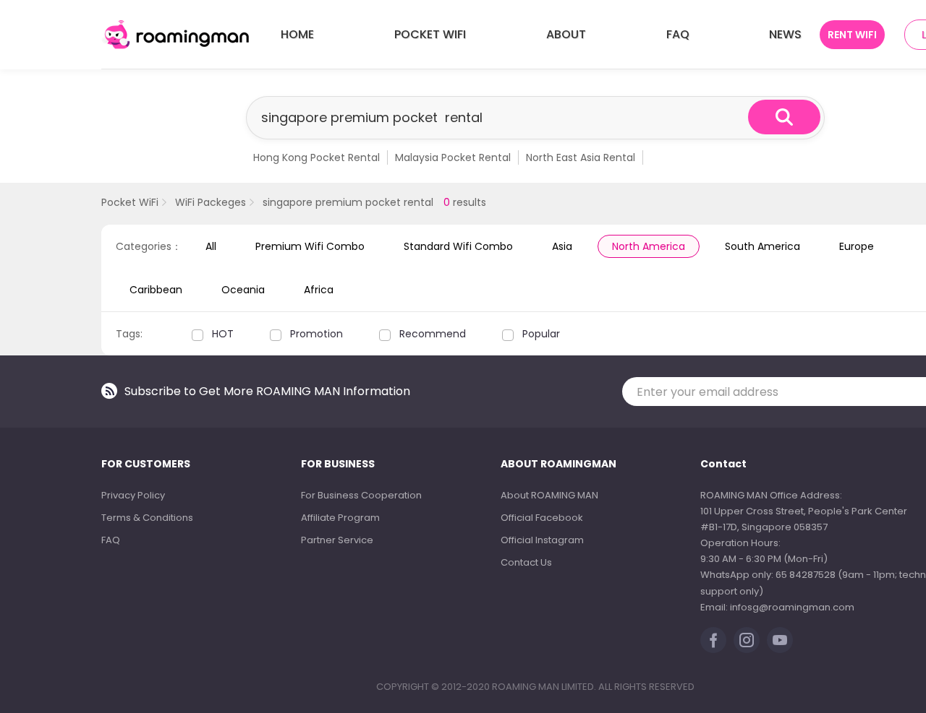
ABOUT (566, 34)
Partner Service (337, 540)
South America (762, 246)
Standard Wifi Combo (458, 246)
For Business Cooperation (361, 495)
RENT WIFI (852, 34)
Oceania (243, 289)
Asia (562, 246)
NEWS (785, 34)
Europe (856, 246)
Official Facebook (542, 517)
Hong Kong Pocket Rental (316, 157)
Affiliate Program (340, 517)
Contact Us (526, 562)
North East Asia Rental (580, 157)
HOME (297, 34)
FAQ (677, 34)
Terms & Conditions (147, 517)
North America (648, 246)
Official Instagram (542, 540)
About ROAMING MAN (549, 495)
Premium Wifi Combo (310, 246)
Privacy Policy (133, 495)
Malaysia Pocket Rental (453, 157)
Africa (319, 289)
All (210, 246)
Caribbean (155, 289)
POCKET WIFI (430, 34)
